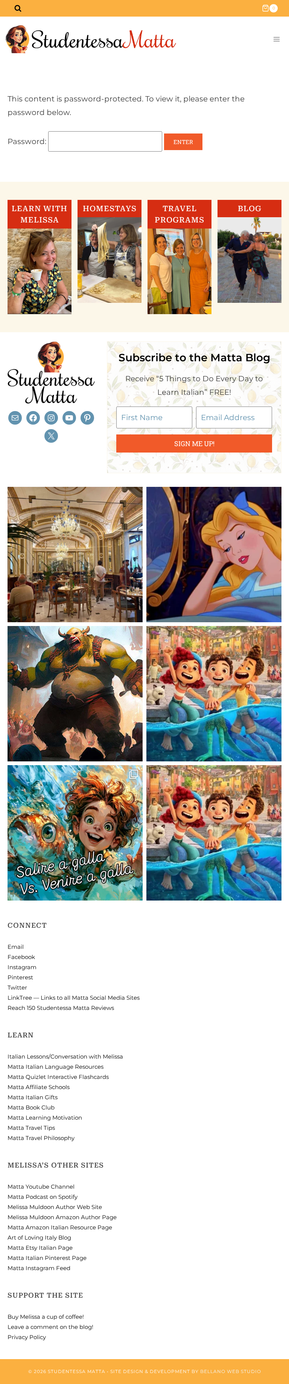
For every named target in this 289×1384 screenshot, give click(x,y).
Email (16, 946)
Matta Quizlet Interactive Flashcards (58, 1076)
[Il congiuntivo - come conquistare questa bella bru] (75, 693)
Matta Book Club (31, 1107)
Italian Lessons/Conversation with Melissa (65, 1056)
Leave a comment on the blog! (50, 1326)
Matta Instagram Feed (39, 1268)
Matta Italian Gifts (33, 1097)
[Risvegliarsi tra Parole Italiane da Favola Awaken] (213, 554)
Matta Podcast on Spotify (43, 1196)
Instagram (22, 967)
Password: (28, 141)
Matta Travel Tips (31, 1127)
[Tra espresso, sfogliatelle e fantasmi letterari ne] (75, 554)
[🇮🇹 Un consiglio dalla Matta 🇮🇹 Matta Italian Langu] (75, 833)
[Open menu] (276, 39)
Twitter (17, 987)
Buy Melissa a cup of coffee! (46, 1316)
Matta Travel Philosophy (41, 1138)
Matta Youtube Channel (41, 1186)
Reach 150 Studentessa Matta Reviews (61, 1007)
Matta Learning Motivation (45, 1117)
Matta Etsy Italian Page (40, 1247)
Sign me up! (194, 443)
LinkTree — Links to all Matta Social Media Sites (74, 997)
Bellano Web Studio (230, 1371)
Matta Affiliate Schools (39, 1087)
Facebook (21, 957)
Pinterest (20, 977)
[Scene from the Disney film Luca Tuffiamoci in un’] (213, 693)
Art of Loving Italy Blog (39, 1237)
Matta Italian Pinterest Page (47, 1257)
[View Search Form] (17, 8)
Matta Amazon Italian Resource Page (60, 1227)
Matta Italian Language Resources (55, 1066)
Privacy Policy (27, 1337)
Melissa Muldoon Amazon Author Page (62, 1217)
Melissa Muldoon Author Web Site (55, 1207)
